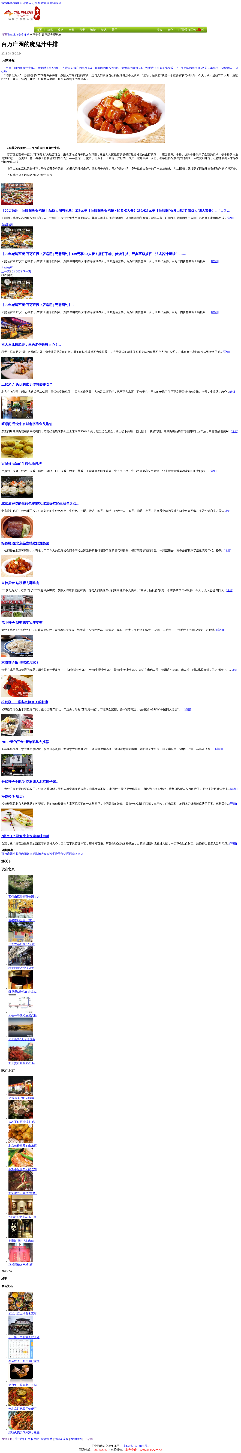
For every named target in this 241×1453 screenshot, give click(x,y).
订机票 (36, 3)
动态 (50, 29)
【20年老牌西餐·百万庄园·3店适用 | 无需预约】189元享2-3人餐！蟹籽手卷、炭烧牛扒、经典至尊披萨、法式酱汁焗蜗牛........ (93, 254)
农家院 (45, 3)
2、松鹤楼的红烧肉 (46, 67)
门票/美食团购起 (191, 29)
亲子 (82, 29)
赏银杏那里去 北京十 (21, 920)
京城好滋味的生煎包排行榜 (21, 464)
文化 (170, 29)
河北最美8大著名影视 (21, 1039)
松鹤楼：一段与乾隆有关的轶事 (24, 702)
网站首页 (7, 1438)
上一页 (5, 271)
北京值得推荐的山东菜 (22, 1145)
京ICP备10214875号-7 (136, 1445)
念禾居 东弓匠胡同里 (21, 1097)
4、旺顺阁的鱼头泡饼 (103, 67)
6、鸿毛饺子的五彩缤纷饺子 (158, 67)
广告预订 (89, 1438)
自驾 (71, 29)
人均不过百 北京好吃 (21, 1121)
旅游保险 (55, 3)
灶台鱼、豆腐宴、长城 (22, 1384)
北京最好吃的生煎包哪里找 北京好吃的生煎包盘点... (40, 503)
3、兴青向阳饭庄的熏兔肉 (74, 67)
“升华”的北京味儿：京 (22, 1216)
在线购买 (7, 224)
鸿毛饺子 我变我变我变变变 (22, 622)
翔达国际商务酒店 (72, 853)
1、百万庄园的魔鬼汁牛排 (17, 67)
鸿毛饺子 (55, 853)
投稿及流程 (61, 1438)
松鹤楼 (17, 853)
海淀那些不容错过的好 (22, 1193)
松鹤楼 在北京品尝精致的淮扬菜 (25, 543)
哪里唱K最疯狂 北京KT (23, 991)
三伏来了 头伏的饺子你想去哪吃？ (27, 384)
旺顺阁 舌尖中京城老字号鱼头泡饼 (27, 424)
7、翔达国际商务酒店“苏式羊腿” (196, 67)
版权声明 (33, 1438)
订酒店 (27, 3)
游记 (104, 29)
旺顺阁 (36, 853)
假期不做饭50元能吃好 (22, 1169)
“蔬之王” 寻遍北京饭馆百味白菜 (25, 836)
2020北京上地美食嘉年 (22, 1313)
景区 (114, 29)
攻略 (61, 29)
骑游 (93, 29)
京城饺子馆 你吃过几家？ (20, 662)
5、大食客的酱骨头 (129, 67)
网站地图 (76, 1438)
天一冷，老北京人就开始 (24, 1337)
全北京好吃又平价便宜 (22, 1408)
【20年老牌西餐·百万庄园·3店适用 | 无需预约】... (37, 305)
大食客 (45, 853)
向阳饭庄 (26, 853)
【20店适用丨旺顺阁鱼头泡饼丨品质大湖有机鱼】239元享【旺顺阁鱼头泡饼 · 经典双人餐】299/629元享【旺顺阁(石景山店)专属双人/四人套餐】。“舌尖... (115, 210)
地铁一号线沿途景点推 (22, 1015)
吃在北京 (12, 34)
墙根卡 (17, 3)
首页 (39, 29)
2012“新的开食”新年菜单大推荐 (25, 742)
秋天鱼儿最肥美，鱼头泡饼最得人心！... (31, 344)
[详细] (230, 217)
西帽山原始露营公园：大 (24, 896)
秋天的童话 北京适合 (21, 967)
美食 (159, 29)
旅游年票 (7, 3)
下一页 (27, 271)
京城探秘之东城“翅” (21, 1264)
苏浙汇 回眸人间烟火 (21, 1240)
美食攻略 (24, 34)
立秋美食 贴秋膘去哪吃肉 (20, 583)
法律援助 (46, 1438)
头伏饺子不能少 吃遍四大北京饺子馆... (30, 781)
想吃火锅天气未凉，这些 (24, 1432)
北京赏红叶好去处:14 (21, 1063)
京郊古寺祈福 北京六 (21, 944)
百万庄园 (7, 853)
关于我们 (20, 1438)
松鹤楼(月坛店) (12, 796)
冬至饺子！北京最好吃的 (24, 1361)
